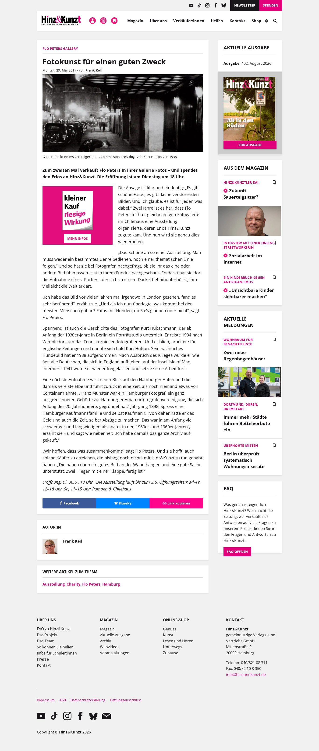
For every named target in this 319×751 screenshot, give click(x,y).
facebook (216, 5)
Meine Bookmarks (114, 20)
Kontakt (237, 20)
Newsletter (244, 5)
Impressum (46, 700)
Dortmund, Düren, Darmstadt (240, 406)
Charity (73, 584)
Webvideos (109, 646)
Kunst (168, 634)
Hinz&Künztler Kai (241, 182)
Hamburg (111, 584)
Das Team (45, 641)
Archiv (105, 641)
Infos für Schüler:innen (57, 653)
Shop (256, 20)
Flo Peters (91, 584)
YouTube (191, 5)
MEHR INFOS (76, 238)
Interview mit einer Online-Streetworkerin (249, 245)
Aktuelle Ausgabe (115, 634)
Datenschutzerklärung (88, 700)
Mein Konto (92, 20)
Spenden (270, 5)
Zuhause (170, 652)
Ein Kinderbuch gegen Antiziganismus (244, 279)
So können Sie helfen (55, 647)
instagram (207, 5)
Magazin (135, 20)
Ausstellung (54, 584)
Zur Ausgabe (250, 145)
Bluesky (224, 5)
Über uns (158, 20)
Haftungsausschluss (126, 700)
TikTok (199, 5)
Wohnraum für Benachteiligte (238, 341)
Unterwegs (172, 646)
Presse (43, 659)
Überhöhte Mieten (240, 445)
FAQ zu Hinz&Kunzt (54, 628)
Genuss (169, 629)
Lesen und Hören (178, 641)
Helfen (217, 20)
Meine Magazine (103, 20)
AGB (62, 700)
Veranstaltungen (114, 652)
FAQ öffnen (237, 551)
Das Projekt (47, 634)
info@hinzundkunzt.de (246, 674)
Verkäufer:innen (188, 20)
